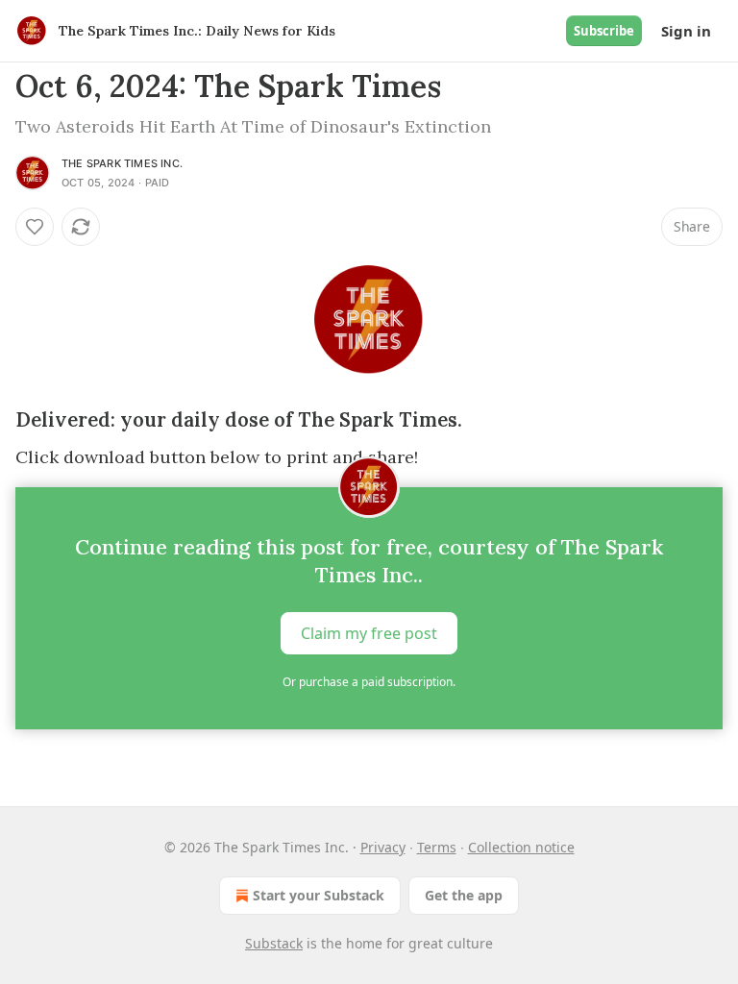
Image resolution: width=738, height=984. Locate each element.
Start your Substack (318, 895)
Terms (436, 847)
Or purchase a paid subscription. (369, 682)
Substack (274, 943)
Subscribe (604, 30)
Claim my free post (369, 633)
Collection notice (521, 847)
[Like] (34, 227)
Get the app (464, 895)
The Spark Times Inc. (122, 163)
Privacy (383, 847)
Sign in (686, 30)
